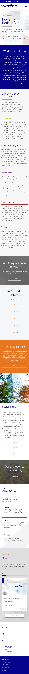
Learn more (14, 365)
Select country (6, 1)
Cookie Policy (5, 664)
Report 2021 (14, 304)
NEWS (4, 574)
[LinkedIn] (3, 633)
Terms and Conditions (7, 662)
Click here (14, 278)
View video (14, 477)
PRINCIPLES (14, 447)
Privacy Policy (5, 659)
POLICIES (14, 453)
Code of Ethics (5, 667)
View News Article (8, 605)
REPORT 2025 (14, 442)
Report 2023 (14, 318)
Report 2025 (14, 333)
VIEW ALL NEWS (14, 615)
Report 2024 (14, 325)
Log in (14, 1)
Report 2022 (14, 311)
